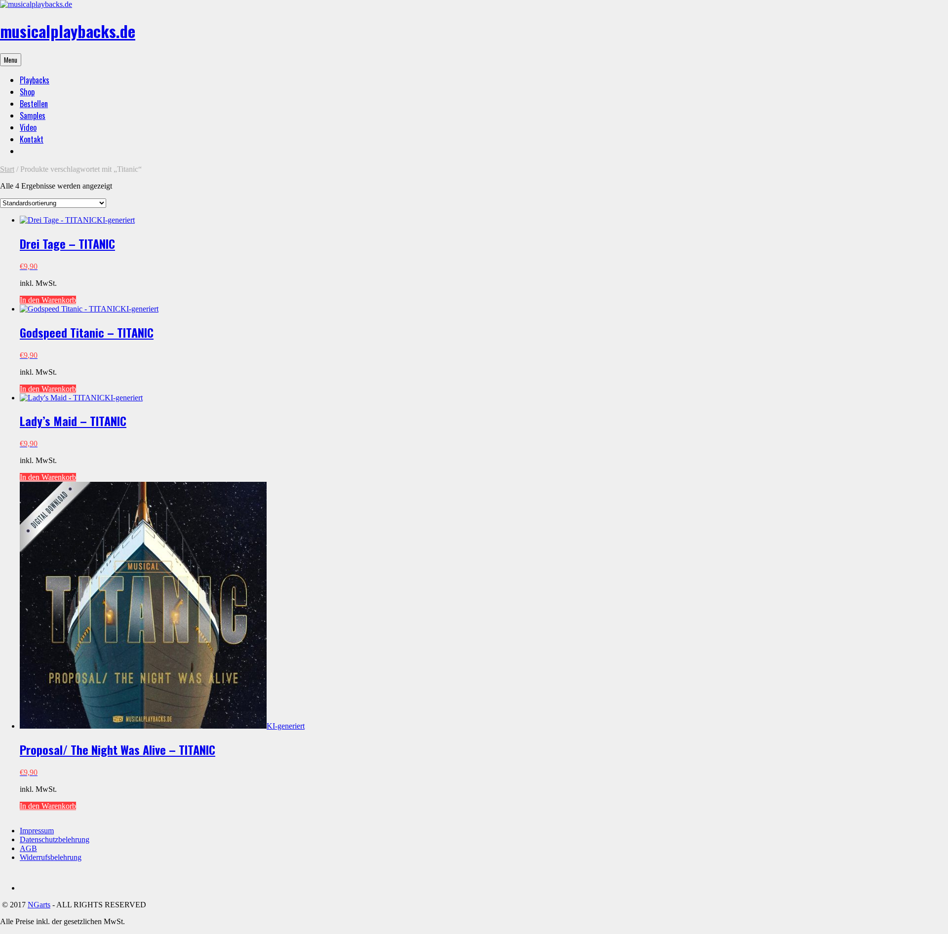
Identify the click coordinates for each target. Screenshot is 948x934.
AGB (28, 848)
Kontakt (31, 139)
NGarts (39, 904)
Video (28, 127)
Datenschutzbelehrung (54, 839)
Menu (10, 60)
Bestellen (34, 104)
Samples (32, 115)
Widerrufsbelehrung (50, 857)
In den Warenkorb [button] (48, 300)
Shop (27, 92)
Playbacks (34, 80)
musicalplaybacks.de (67, 30)
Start (7, 169)
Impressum (37, 830)
